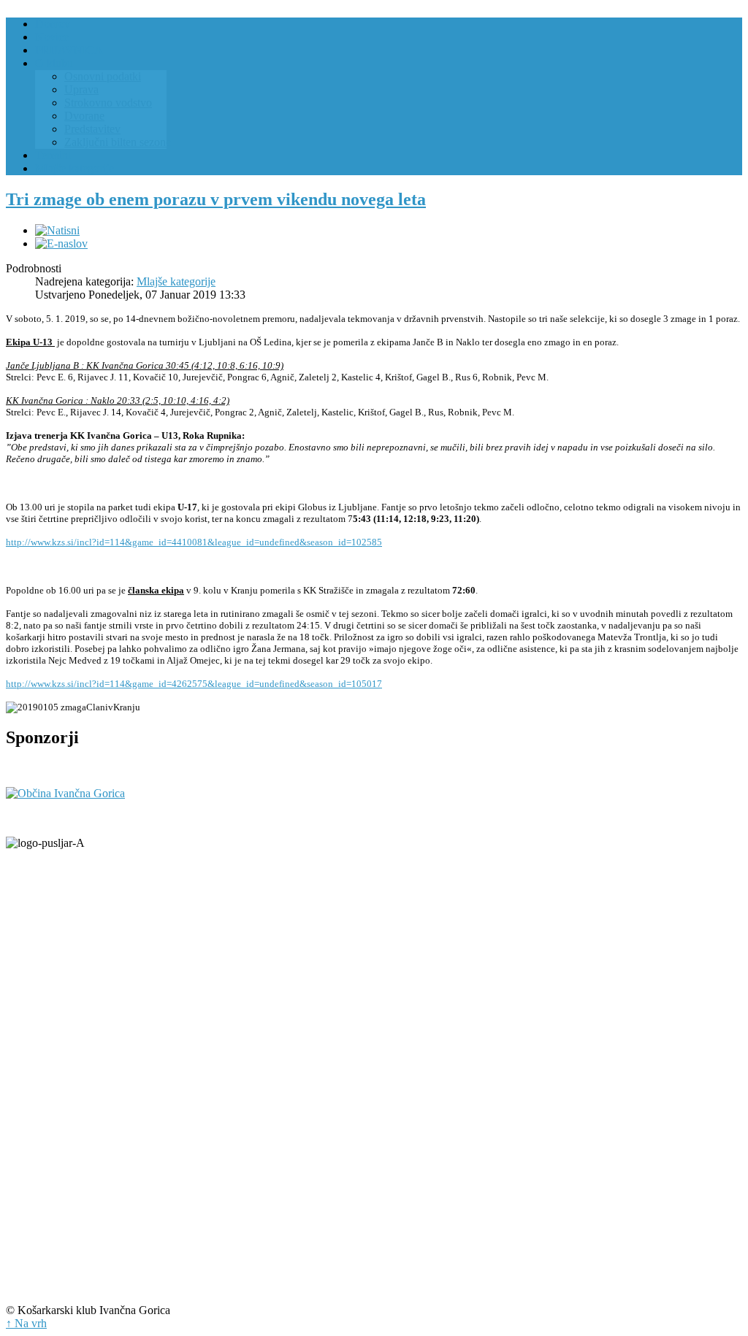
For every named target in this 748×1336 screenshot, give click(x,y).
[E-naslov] (61, 243)
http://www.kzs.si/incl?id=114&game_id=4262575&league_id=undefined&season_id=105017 (194, 683)
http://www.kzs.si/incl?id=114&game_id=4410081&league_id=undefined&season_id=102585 (194, 542)
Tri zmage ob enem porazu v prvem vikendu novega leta (216, 199)
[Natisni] (57, 230)
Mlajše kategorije (176, 281)
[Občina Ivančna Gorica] (65, 793)
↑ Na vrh (26, 1323)
